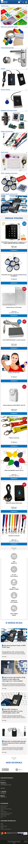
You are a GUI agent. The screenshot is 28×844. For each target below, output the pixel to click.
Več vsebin (14, 548)
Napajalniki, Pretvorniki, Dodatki (6, 813)
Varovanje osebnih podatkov (6, 829)
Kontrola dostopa (4, 811)
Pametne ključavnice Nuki (5, 814)
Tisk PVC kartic (3, 807)
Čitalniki (2, 810)
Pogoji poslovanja (4, 826)
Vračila (2, 823)
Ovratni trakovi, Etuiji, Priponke (6, 808)
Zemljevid (3, 788)
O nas (2, 817)
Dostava (2, 824)
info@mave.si (3, 797)
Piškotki (2, 827)
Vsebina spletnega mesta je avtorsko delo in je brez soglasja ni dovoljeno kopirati (14, 842)
